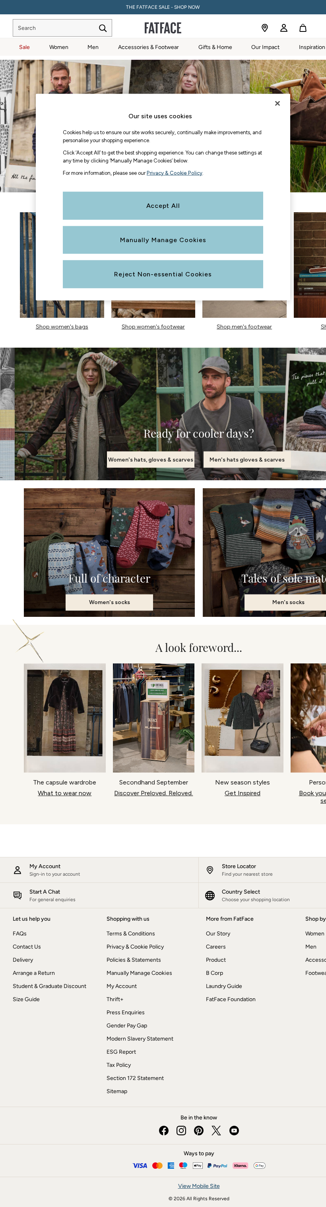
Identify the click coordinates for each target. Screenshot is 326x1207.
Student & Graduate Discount (49, 986)
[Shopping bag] (303, 28)
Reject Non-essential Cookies (163, 274)
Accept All (163, 205)
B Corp (214, 973)
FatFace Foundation (231, 999)
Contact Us (27, 946)
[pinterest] (199, 1130)
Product (216, 960)
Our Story (218, 933)
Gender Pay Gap (127, 1025)
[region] (163, 197)
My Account (122, 986)
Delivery (23, 960)
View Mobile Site (199, 1186)
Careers (216, 946)
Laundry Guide (224, 986)
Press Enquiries (126, 1012)
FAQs (20, 933)
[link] (284, 28)
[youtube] (234, 1130)
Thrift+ (115, 999)
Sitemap (117, 1091)
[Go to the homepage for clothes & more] (163, 27)
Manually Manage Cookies (139, 973)
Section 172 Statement (135, 1078)
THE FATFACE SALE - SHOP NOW (163, 7)
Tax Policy (119, 1065)
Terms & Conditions (131, 933)
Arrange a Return (34, 973)
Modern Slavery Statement (140, 1038)
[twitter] (216, 1130)
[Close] (277, 103)
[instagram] (181, 1130)
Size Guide (26, 999)
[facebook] (164, 1130)
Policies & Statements (134, 960)
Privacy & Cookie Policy (135, 946)
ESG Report (121, 1052)
